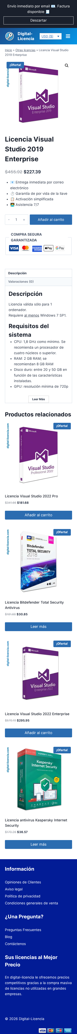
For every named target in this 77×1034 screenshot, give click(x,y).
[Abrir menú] (68, 36)
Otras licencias (25, 50)
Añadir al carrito (51, 220)
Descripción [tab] (17, 273)
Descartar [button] (38, 20)
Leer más (38, 626)
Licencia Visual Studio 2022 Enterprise (37, 714)
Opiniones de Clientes (23, 882)
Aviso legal (14, 889)
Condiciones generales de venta (31, 903)
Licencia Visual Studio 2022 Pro (31, 496)
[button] (66, 65)
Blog (8, 937)
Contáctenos (15, 944)
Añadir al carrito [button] (38, 515)
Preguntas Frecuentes (23, 930)
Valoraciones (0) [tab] (21, 282)
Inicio (8, 50)
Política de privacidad (22, 896)
